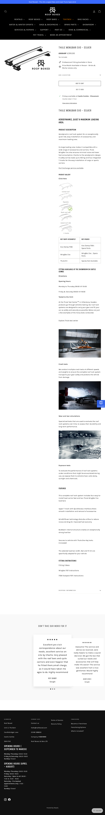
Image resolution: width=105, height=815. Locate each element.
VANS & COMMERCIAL (78, 30)
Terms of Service (57, 720)
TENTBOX (67, 19)
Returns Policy (56, 724)
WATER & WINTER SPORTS (21, 24)
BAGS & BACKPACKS (49, 24)
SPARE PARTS (70, 24)
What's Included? (77, 731)
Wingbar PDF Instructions (69, 570)
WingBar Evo (65, 254)
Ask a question (64, 75)
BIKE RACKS (83, 19)
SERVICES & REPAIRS (24, 30)
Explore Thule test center (68, 321)
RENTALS (18, 19)
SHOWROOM (88, 24)
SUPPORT (44, 30)
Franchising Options (78, 727)
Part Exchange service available (71, 168)
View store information (69, 103)
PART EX (59, 30)
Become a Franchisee (79, 724)
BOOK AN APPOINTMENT (61, 35)
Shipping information (67, 590)
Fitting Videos (64, 565)
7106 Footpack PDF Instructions (71, 576)
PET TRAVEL (38, 35)
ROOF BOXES (35, 19)
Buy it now (80, 89)
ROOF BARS (51, 19)
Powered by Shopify (52, 808)
